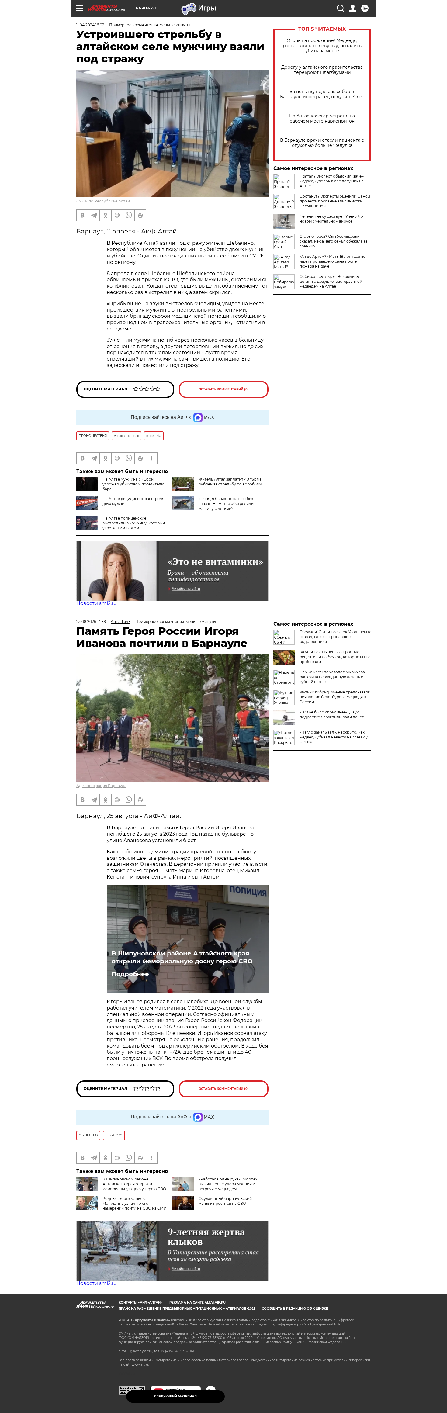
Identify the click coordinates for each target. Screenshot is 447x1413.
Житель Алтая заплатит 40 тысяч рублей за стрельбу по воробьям (230, 481)
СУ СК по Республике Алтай (103, 201)
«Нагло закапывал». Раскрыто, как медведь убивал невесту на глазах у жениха (334, 737)
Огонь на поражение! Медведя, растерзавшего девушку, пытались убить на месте (322, 46)
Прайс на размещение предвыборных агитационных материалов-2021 (187, 1309)
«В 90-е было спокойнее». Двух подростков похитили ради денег (332, 714)
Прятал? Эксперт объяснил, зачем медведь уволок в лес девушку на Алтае (332, 181)
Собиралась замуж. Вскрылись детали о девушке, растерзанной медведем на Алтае (331, 281)
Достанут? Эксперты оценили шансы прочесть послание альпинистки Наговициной (335, 201)
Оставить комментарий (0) (224, 389)
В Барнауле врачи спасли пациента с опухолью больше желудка (322, 143)
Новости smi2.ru (96, 603)
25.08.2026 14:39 (91, 621)
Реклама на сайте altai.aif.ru (197, 1302)
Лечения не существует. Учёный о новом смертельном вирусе (331, 218)
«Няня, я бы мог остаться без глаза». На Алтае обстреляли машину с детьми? (226, 503)
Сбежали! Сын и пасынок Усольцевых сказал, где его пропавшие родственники (335, 637)
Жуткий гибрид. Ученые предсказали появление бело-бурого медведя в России (335, 697)
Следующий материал (175, 1396)
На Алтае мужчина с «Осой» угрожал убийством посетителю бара (133, 484)
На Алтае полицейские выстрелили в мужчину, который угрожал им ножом (133, 523)
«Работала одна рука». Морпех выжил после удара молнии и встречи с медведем (228, 1184)
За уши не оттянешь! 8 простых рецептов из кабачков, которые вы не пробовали (335, 657)
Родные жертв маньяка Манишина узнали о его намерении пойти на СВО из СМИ (134, 1203)
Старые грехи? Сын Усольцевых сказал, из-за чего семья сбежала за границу (334, 241)
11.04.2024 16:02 (90, 24)
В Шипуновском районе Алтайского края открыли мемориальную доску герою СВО (182, 957)
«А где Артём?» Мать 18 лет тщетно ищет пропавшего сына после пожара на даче (333, 261)
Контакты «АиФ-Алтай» (140, 1302)
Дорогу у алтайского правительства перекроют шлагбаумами (322, 70)
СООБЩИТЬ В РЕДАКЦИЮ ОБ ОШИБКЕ (295, 1309)
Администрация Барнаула (101, 785)
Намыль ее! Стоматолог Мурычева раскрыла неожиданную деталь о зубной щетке (332, 677)
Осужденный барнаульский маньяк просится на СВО (225, 1201)
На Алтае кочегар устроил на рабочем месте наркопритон (322, 118)
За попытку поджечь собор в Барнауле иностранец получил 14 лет (322, 94)
